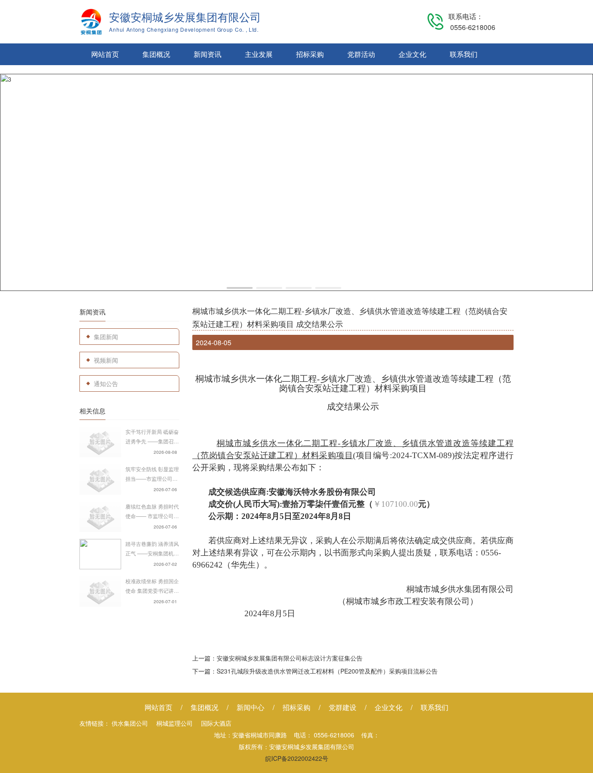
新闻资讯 (207, 54)
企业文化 (412, 54)
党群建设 (342, 707)
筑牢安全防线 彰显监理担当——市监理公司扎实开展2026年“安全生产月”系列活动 (152, 474)
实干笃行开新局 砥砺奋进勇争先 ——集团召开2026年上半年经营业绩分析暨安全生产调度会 (152, 437)
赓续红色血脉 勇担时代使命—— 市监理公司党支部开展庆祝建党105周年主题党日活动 (152, 511)
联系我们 (464, 54)
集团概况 (156, 54)
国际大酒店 (216, 723)
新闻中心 (250, 707)
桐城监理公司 (174, 723)
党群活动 (361, 54)
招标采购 (310, 54)
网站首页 (105, 54)
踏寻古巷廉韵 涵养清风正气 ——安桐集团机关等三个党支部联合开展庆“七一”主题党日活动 (152, 549)
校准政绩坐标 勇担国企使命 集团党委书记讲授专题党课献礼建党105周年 (152, 586)
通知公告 (106, 383)
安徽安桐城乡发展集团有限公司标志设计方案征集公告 (289, 658)
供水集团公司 (130, 723)
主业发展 (259, 54)
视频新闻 (106, 360)
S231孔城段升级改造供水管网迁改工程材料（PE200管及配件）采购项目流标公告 (327, 671)
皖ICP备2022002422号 (296, 758)
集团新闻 (106, 336)
